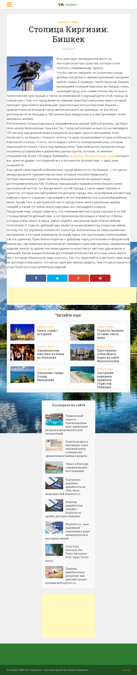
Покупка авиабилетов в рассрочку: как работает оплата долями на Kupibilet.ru (66, 576)
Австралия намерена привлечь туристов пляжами (105, 380)
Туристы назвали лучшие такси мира (110, 334)
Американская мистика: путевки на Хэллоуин (50, 353)
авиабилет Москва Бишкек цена (92, 156)
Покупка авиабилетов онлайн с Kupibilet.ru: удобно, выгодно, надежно (64, 509)
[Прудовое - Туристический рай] (68, 4)
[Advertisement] (72, 295)
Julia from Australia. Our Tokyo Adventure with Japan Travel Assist (67, 553)
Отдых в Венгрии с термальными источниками (76, 467)
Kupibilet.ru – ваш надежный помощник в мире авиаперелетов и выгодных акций (67, 531)
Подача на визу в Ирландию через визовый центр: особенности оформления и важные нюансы (66, 449)
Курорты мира (68, 22)
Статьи (126, 670)
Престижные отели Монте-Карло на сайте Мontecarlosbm (108, 355)
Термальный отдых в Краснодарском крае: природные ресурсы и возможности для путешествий (66, 424)
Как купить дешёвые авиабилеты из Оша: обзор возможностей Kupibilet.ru (65, 487)
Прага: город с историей (47, 332)
